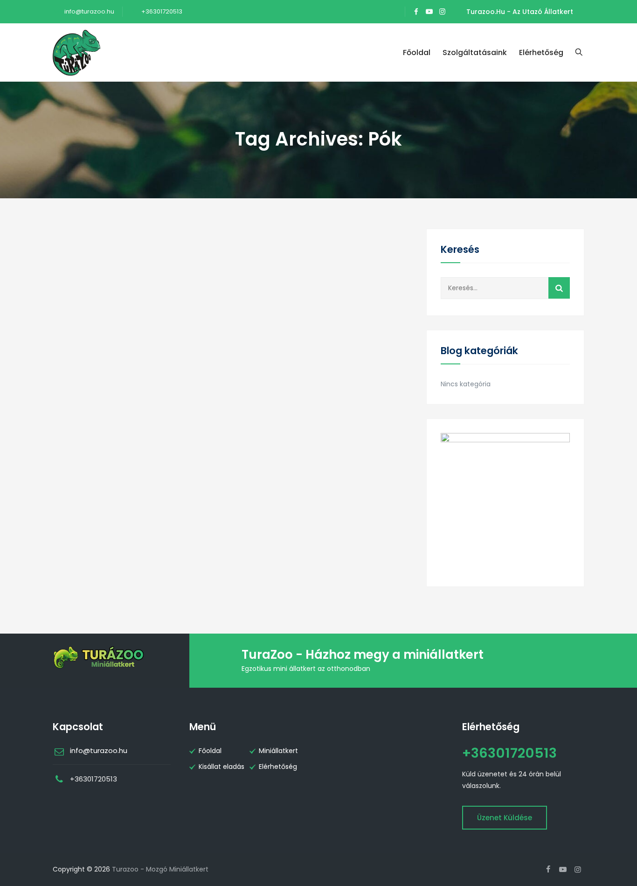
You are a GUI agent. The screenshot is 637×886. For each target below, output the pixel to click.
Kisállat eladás (221, 766)
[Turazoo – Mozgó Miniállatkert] (76, 52)
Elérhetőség (541, 52)
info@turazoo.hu (88, 11)
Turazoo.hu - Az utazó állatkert (519, 11)
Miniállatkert (278, 750)
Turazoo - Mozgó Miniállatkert (160, 869)
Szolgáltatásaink (475, 52)
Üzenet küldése (504, 818)
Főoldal (416, 52)
